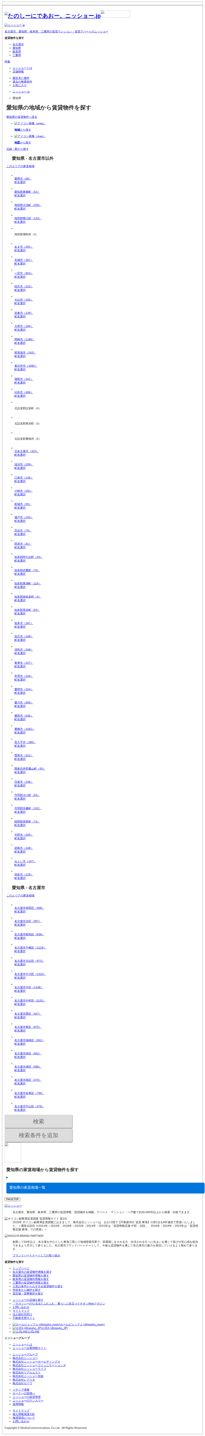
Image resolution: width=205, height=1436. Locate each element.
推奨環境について (24, 1417)
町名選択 (20, 182)
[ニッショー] (13, 1205)
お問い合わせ (21, 1421)
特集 (7, 61)
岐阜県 (17, 51)
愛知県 (17, 48)
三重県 (17, 55)
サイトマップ (21, 1410)
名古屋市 (18, 44)
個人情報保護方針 (24, 1414)
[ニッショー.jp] (67, 16)
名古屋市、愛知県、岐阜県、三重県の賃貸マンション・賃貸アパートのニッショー (56, 31)
